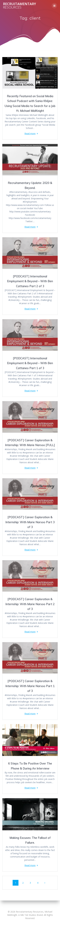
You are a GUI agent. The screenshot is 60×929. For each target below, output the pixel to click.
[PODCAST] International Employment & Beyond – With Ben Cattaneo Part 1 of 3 (30, 363)
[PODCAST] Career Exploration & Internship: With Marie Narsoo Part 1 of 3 (30, 686)
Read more (30, 133)
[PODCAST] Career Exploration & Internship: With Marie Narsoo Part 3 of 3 (30, 522)
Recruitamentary (19, 5)
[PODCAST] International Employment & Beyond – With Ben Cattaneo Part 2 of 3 (30, 281)
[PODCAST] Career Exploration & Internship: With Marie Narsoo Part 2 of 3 (30, 604)
